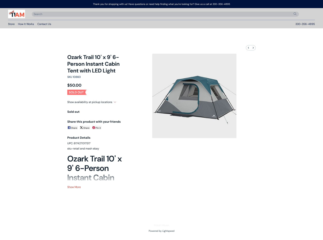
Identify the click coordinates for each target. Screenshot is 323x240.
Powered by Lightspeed (161, 230)
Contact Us (44, 24)
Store (11, 24)
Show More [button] (74, 187)
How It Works (26, 24)
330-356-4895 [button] (305, 24)
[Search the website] (295, 13)
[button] (16, 14)
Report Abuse (161, 225)
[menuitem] (248, 47)
